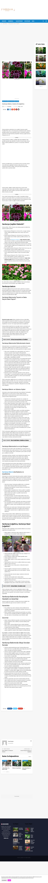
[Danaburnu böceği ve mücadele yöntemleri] (15, 848)
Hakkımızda (10, 21)
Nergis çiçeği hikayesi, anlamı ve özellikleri (40, 64)
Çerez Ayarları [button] (4, 880)
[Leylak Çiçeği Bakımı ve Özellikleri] (41, 74)
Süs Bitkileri (27, 21)
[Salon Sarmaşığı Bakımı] (41, 50)
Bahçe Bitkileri (5, 101)
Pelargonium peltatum (15, 239)
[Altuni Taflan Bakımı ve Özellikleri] (26, 763)
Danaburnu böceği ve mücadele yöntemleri (20, 848)
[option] (41, 66)
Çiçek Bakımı (17, 101)
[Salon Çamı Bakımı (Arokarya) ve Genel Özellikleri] (27, 841)
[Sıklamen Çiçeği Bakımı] (16, 763)
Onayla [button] (9, 880)
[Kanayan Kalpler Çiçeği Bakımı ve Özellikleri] (27, 829)
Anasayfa (4, 21)
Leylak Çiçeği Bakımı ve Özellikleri (41, 72)
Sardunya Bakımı (7, 472)
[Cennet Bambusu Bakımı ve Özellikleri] (41, 81)
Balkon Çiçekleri (11, 101)
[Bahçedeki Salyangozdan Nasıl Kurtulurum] (15, 840)
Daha (33, 21)
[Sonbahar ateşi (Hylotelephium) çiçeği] (27, 848)
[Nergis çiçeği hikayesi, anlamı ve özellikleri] (41, 66)
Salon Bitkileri (19, 21)
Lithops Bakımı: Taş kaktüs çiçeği (21, 835)
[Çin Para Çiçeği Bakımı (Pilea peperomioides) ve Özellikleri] (41, 58)
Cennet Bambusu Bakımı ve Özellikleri (40, 79)
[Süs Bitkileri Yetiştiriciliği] (15, 829)
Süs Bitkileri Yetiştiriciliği (21, 829)
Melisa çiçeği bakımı (32, 836)
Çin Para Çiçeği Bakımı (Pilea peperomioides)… (41, 56)
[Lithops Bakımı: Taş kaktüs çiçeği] (6, 763)
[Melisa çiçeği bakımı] (27, 836)
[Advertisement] (32, 9)
